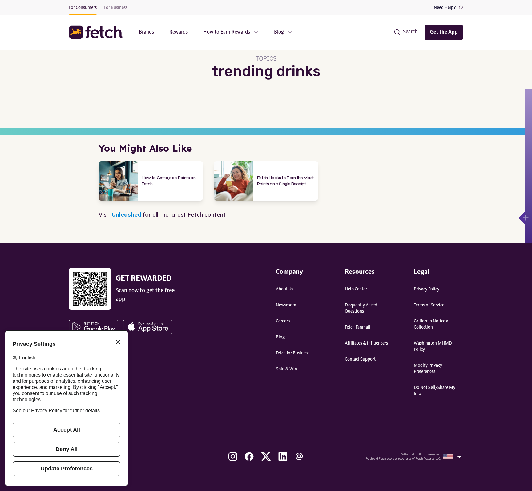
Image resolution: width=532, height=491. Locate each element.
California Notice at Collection (432, 324)
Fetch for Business (292, 353)
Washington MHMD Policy (433, 346)
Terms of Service (429, 305)
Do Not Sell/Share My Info (434, 390)
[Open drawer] (521, 218)
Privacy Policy (426, 289)
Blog (280, 337)
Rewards (178, 32)
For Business (115, 8)
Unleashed (126, 214)
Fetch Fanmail (357, 327)
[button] (98, 32)
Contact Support (360, 359)
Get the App (444, 32)
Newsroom (286, 305)
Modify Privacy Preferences (428, 368)
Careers (283, 321)
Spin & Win (286, 369)
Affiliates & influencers (366, 343)
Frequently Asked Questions (361, 308)
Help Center (356, 289)
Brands (146, 32)
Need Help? (445, 8)
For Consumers (83, 8)
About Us (284, 289)
